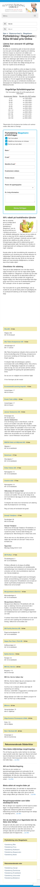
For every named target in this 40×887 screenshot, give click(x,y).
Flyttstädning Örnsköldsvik (13, 873)
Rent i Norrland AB (10, 731)
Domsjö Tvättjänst (10, 515)
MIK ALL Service (9, 667)
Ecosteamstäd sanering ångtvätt (15, 386)
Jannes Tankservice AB (12, 412)
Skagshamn (27, 33)
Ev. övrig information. (12, 192)
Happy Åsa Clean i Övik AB (13, 641)
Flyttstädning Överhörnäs (12, 870)
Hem (5, 33)
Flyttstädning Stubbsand (12, 849)
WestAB (7, 329)
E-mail (7, 157)
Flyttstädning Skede (11, 854)
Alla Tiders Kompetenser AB (13, 342)
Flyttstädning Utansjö (11, 868)
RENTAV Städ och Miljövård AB (14, 442)
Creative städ (8, 481)
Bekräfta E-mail (10, 164)
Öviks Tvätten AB (10, 468)
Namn (7, 150)
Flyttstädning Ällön (10, 844)
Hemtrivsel (7, 455)
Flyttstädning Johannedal (12, 875)
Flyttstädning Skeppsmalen (13, 852)
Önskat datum (9, 178)
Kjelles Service (9, 654)
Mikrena (7, 705)
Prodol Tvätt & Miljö (10, 399)
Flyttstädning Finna (10, 847)
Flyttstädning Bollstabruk (12, 878)
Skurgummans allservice (12, 592)
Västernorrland (15, 33)
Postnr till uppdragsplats (13, 185)
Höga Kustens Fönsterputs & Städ (15, 718)
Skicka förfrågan (20, 208)
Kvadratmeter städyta (12, 171)
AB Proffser (8, 555)
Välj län (10, 24)
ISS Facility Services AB (12, 628)
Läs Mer (16, 760)
